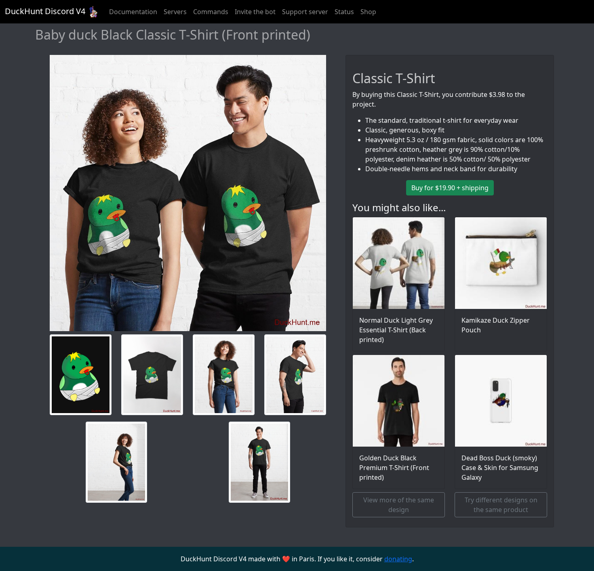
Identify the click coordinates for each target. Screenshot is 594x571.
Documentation (133, 11)
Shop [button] (368, 11)
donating (398, 558)
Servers (175, 11)
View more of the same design (398, 504)
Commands (210, 11)
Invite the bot (255, 11)
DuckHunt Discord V (45, 11)
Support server (305, 11)
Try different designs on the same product (501, 504)
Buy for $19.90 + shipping (450, 187)
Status (344, 11)
